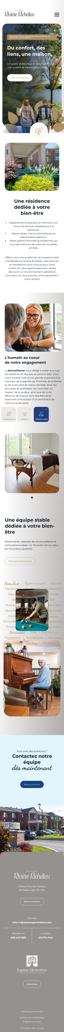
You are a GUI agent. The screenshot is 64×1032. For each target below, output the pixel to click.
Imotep (40, 1028)
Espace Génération (35, 1011)
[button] (29, 497)
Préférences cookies (32, 1022)
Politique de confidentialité (32, 1018)
